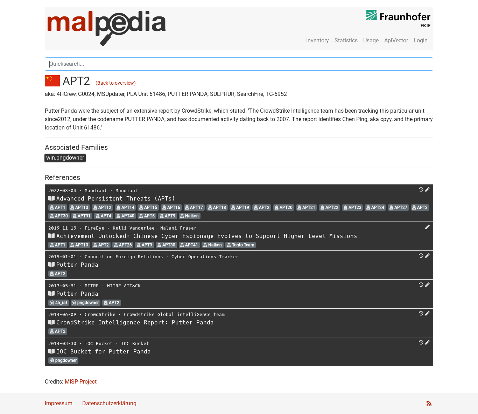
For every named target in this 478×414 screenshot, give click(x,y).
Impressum (58, 403)
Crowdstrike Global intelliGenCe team (174, 314)
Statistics (346, 40)
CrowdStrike (100, 314)
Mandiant (96, 191)
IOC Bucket (99, 343)
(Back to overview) (116, 83)
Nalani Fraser (178, 228)
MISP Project (81, 381)
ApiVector (396, 40)
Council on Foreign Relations (124, 257)
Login (421, 40)
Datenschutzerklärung (109, 403)
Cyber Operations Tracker (205, 257)
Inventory (317, 40)
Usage (371, 40)
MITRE (92, 286)
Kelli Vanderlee (134, 228)
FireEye (94, 228)
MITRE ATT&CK (124, 286)
